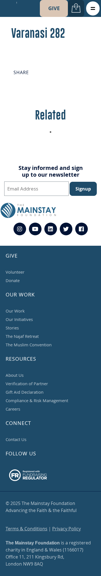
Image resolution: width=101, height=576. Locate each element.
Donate (13, 280)
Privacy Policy (66, 529)
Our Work (15, 311)
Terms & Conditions (26, 529)
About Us (15, 375)
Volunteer (15, 272)
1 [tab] (53, 133)
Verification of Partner (27, 383)
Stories (12, 328)
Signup (83, 189)
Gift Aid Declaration (24, 392)
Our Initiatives (19, 319)
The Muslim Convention (29, 344)
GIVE (54, 8)
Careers (13, 409)
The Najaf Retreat (22, 336)
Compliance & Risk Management (37, 400)
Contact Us (16, 439)
